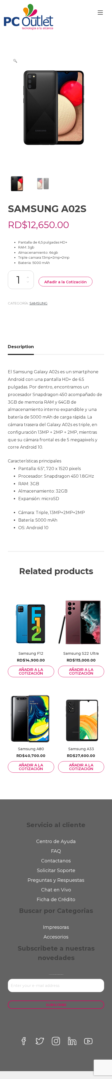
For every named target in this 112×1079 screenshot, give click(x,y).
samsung (38, 303)
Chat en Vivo (56, 890)
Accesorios (56, 937)
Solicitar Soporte (56, 870)
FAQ (56, 851)
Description (21, 346)
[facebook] (24, 1041)
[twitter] (40, 1041)
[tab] (23, 347)
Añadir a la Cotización (65, 282)
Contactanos (56, 861)
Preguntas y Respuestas (56, 880)
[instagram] (56, 1041)
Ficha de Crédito (56, 899)
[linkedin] (72, 1041)
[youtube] (88, 1041)
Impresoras (56, 927)
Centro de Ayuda (56, 841)
